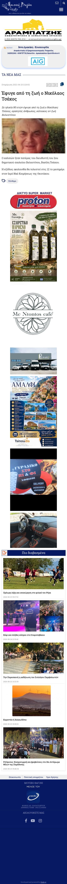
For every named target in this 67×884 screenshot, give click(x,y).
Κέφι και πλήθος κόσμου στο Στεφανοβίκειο (24, 635)
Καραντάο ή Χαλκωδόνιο (14, 719)
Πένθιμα (12, 181)
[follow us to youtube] (32, 821)
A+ (48, 85)
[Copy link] (62, 84)
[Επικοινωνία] (57, 3)
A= (56, 85)
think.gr (43, 882)
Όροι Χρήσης (52, 777)
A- (52, 85)
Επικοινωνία (15, 777)
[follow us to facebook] (26, 821)
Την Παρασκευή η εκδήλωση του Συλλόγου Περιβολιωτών (30, 677)
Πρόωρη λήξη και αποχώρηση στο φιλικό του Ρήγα (27, 592)
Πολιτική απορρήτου (33, 777)
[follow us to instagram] (40, 821)
